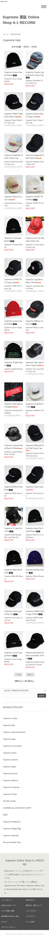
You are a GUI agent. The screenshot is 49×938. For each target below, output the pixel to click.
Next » (30, 675)
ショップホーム (6, 900)
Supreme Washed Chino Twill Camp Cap (35, 446)
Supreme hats (16, 34)
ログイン (4, 922)
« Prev (18, 675)
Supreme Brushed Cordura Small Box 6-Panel (35, 655)
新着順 (34, 47)
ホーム (5, 34)
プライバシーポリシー (8, 927)
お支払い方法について (8, 905)
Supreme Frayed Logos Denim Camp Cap (35, 73)
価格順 (26, 47)
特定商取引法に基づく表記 (10, 916)
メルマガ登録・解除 (7, 911)
